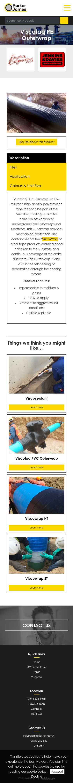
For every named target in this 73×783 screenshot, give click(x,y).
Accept (57, 771)
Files (13, 167)
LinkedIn (39, 745)
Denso (36, 671)
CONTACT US (36, 625)
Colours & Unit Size (25, 186)
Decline (36, 776)
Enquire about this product (36, 142)
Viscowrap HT (36, 518)
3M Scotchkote (36, 667)
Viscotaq (36, 676)
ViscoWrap (50, 239)
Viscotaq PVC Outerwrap (36, 458)
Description (19, 158)
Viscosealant (36, 398)
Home (36, 661)
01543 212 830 (39, 740)
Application (20, 176)
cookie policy (37, 771)
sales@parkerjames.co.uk (38, 735)
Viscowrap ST (36, 578)
